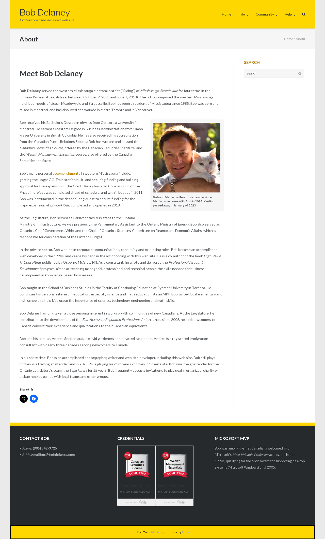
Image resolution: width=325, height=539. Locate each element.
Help (288, 14)
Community (265, 14)
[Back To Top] (312, 527)
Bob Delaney (156, 532)
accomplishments (66, 173)
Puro (185, 532)
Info (241, 14)
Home (226, 14)
